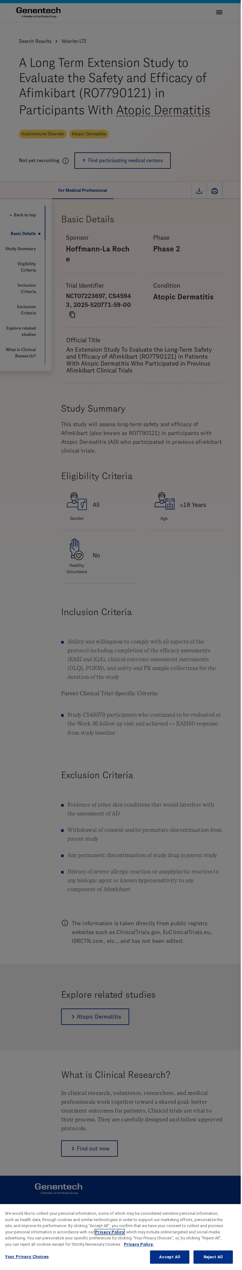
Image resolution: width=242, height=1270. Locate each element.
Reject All (213, 1257)
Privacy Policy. (139, 1244)
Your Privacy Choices (27, 1256)
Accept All (169, 1257)
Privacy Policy (109, 1232)
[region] (121, 1237)
